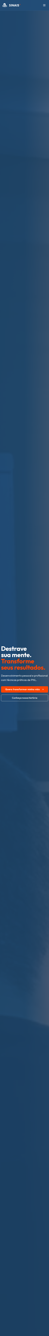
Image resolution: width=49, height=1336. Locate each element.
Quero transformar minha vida (22, 689)
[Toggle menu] (44, 5)
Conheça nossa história (24, 697)
